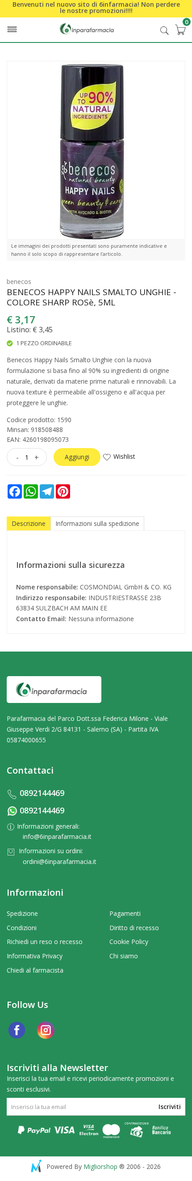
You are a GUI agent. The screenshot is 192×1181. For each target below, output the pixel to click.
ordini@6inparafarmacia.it (59, 861)
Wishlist (124, 456)
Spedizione (22, 913)
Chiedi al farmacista (35, 970)
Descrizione (29, 523)
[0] (180, 29)
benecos (19, 281)
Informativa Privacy (35, 956)
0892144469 (42, 792)
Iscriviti (170, 1106)
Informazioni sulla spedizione (97, 523)
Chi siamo (123, 956)
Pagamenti (125, 913)
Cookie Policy (128, 941)
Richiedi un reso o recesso (45, 941)
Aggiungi (77, 457)
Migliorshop (100, 1166)
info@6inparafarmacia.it (57, 836)
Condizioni (22, 927)
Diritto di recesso (134, 927)
